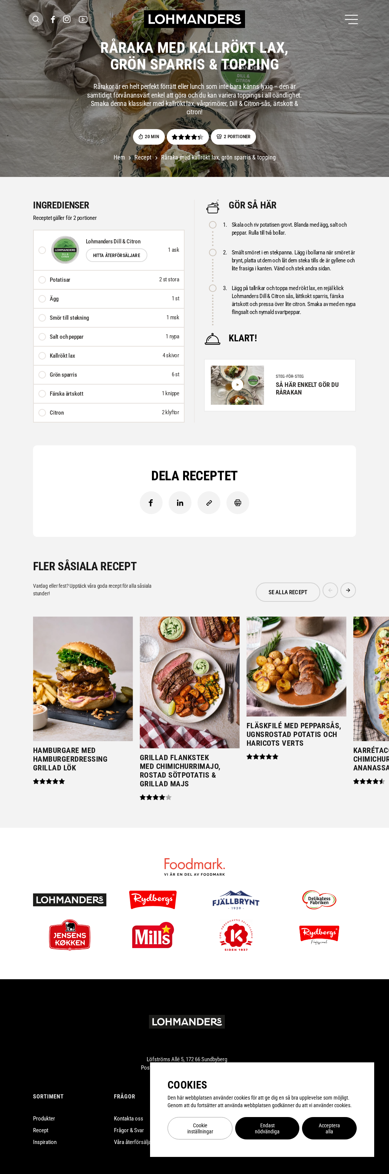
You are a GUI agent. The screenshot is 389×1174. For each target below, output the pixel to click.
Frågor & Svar (129, 1130)
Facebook (151, 502)
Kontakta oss (128, 1118)
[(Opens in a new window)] (53, 19)
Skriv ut (237, 502)
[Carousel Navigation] (339, 592)
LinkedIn (180, 502)
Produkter (44, 1118)
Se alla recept (288, 592)
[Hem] (194, 19)
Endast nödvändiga (267, 1128)
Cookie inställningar (200, 1128)
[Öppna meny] (351, 19)
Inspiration (45, 1142)
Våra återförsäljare (135, 1142)
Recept (40, 1130)
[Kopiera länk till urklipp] (209, 502)
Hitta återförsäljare (116, 255)
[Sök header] (35, 19)
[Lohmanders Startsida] (187, 1022)
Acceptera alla (329, 1128)
